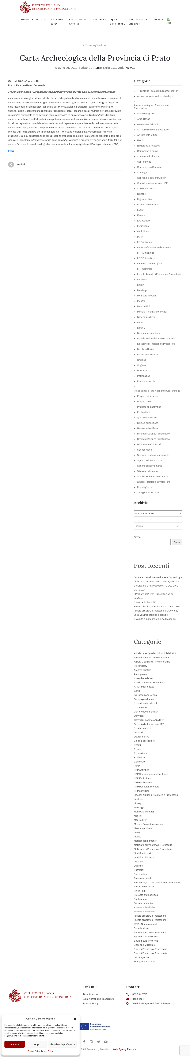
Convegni (142, 172)
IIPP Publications (146, 258)
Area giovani (143, 119)
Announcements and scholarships (155, 96)
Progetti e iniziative (147, 396)
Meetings (142, 290)
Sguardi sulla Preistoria (149, 460)
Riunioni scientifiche (147, 423)
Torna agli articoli (96, 45)
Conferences (144, 161)
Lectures (142, 279)
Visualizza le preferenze (62, 1044)
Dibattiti (141, 194)
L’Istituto (38, 19)
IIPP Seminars (144, 269)
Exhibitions (143, 226)
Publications (143, 412)
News (140, 322)
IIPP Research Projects (150, 263)
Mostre (141, 301)
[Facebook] (84, 1042)
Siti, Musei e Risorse (138, 21)
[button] (75, 1018)
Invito (11, 150)
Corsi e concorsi (145, 188)
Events (141, 215)
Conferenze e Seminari (149, 167)
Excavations (144, 220)
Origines (141, 360)
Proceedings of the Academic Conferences (157, 391)
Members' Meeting (147, 295)
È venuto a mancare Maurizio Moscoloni (155, 619)
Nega (36, 1044)
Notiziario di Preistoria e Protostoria (156, 338)
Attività (98, 19)
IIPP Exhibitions (145, 253)
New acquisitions (146, 317)
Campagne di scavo (147, 151)
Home (25, 19)
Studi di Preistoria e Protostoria (154, 476)
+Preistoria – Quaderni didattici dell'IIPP (158, 91)
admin (98, 67)
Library (140, 285)
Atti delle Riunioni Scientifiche (153, 129)
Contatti (158, 19)
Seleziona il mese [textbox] (144, 513)
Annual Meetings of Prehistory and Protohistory (152, 106)
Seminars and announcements (153, 455)
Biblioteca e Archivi (77, 21)
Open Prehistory (117, 21)
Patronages (143, 376)
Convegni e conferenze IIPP (152, 178)
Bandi (140, 140)
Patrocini (142, 370)
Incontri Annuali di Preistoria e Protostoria (159, 274)
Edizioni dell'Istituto (147, 204)
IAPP (140, 236)
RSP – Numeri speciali (149, 444)
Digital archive (144, 199)
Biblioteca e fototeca (148, 145)
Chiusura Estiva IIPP (145, 602)
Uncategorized (145, 487)
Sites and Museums (147, 471)
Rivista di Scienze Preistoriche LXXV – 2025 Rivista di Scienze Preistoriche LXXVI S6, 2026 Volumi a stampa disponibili (157, 610)
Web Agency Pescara (124, 1049)
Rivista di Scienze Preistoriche (153, 433)
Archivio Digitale (146, 113)
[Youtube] (105, 1042)
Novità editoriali (145, 349)
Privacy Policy (34, 1051)
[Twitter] (98, 1042)
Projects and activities (149, 407)
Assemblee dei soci (147, 124)
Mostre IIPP (143, 306)
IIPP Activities (144, 242)
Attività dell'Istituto (147, 135)
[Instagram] (91, 1042)
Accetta (14, 1044)
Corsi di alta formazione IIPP (152, 183)
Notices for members (148, 333)
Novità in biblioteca (147, 354)
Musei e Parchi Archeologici (152, 311)
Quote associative (147, 417)
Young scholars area (148, 492)
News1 (130, 67)
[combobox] (158, 513)
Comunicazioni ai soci (148, 156)
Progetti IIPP (144, 401)
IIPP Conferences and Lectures (154, 247)
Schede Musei (144, 449)
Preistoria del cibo (146, 381)
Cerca (137, 537)
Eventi (140, 210)
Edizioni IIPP (57, 21)
